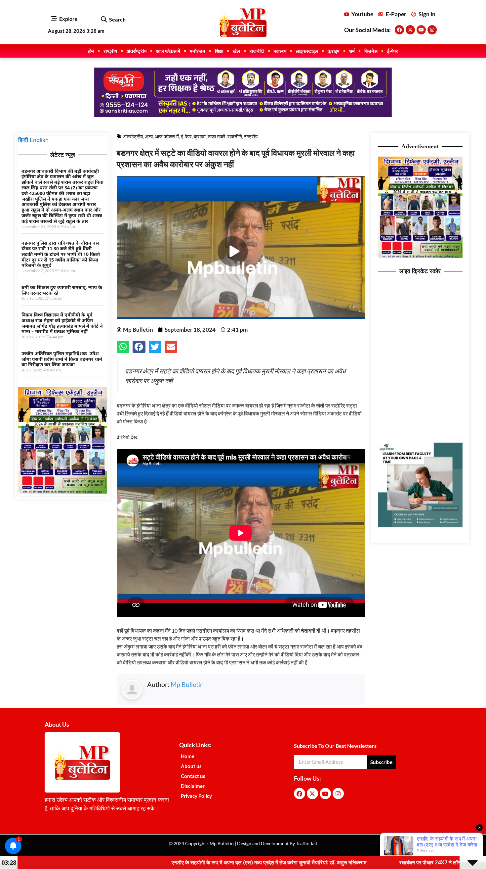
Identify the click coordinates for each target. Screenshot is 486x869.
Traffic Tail (306, 843)
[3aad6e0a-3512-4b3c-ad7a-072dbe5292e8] (62, 491)
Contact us (193, 776)
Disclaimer (193, 786)
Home (187, 756)
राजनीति (257, 51)
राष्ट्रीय (110, 51)
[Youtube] (421, 29)
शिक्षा (219, 51)
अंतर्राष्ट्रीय (136, 51)
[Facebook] (399, 29)
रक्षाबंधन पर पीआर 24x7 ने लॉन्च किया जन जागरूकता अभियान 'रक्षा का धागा (410, 862)
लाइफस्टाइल (307, 51)
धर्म (352, 51)
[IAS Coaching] (243, 115)
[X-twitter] (410, 29)
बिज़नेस (371, 51)
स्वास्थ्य (280, 51)
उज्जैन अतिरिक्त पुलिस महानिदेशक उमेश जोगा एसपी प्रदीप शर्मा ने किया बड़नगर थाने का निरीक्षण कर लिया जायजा (61, 359)
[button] (103, 19)
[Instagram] (432, 29)
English (39, 140)
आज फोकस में (168, 51)
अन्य (149, 136)
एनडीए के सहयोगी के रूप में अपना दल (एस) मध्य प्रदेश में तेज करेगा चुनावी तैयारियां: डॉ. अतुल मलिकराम (206, 862)
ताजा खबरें (216, 136)
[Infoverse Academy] (420, 525)
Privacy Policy (196, 796)
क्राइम (334, 51)
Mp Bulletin (187, 684)
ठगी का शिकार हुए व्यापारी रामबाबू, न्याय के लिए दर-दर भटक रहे (61, 290)
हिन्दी (23, 140)
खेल (236, 51)
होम (91, 51)
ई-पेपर (392, 51)
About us (191, 766)
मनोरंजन (197, 51)
